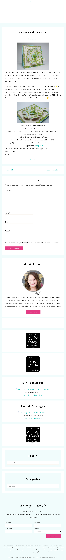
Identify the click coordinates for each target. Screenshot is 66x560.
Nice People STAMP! (33, 14)
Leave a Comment (32, 40)
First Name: (8, 522)
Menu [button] (34, 2)
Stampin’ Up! (39, 146)
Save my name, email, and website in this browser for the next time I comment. (32, 243)
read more (33, 312)
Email (7, 222)
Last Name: (37, 522)
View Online (28, 395)
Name (7, 213)
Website (8, 231)
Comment (9, 190)
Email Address (8, 528)
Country (36, 528)
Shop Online (37, 395)
